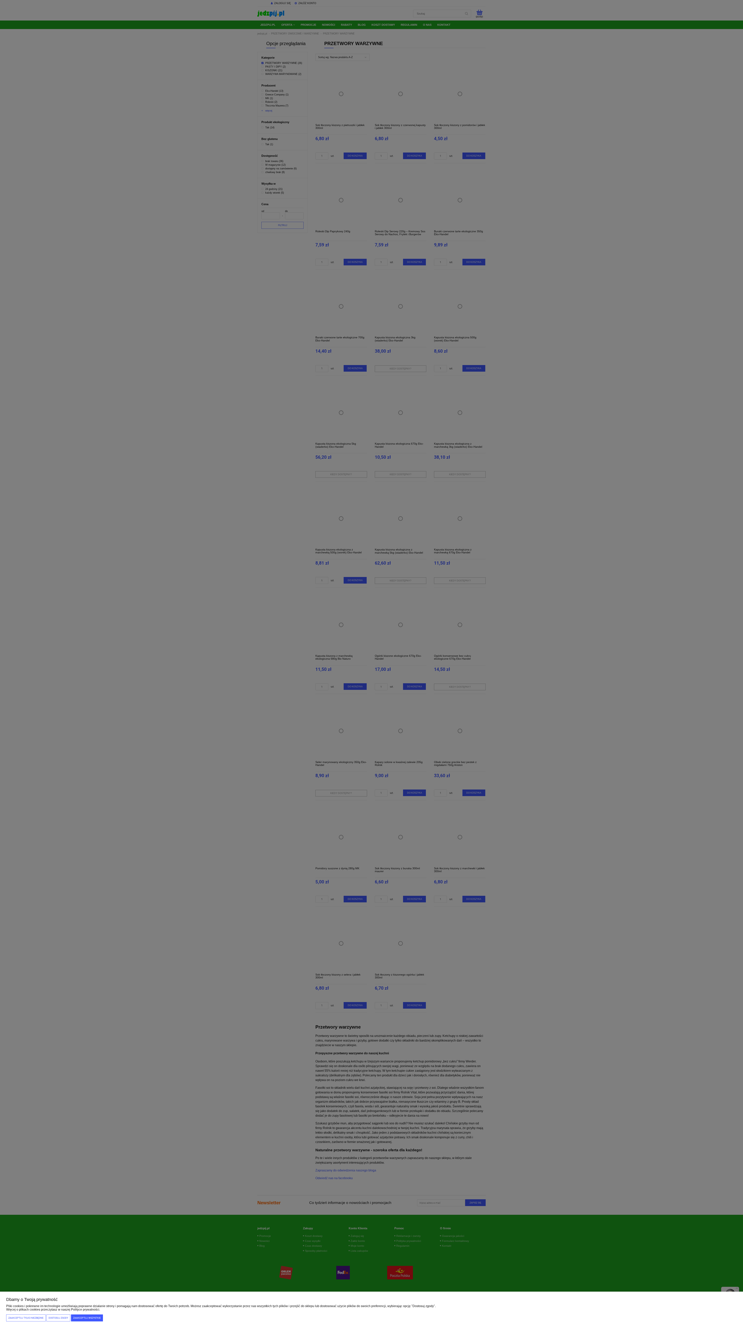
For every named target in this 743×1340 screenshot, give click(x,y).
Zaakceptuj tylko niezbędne (26, 1318)
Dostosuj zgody (58, 1318)
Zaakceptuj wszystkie (87, 1318)
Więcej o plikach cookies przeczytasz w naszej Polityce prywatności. (53, 1309)
